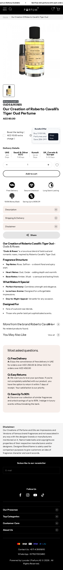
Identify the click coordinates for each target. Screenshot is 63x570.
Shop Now (52, 136)
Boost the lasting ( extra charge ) (15, 135)
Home (5, 17)
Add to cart (31, 173)
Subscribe (31, 479)
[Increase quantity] (48, 165)
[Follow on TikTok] (43, 495)
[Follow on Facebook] (20, 495)
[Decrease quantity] (6, 165)
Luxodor (26, 560)
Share (33, 235)
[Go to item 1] (9, 91)
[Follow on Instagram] (28, 495)
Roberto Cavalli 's (11, 101)
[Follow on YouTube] (35, 495)
